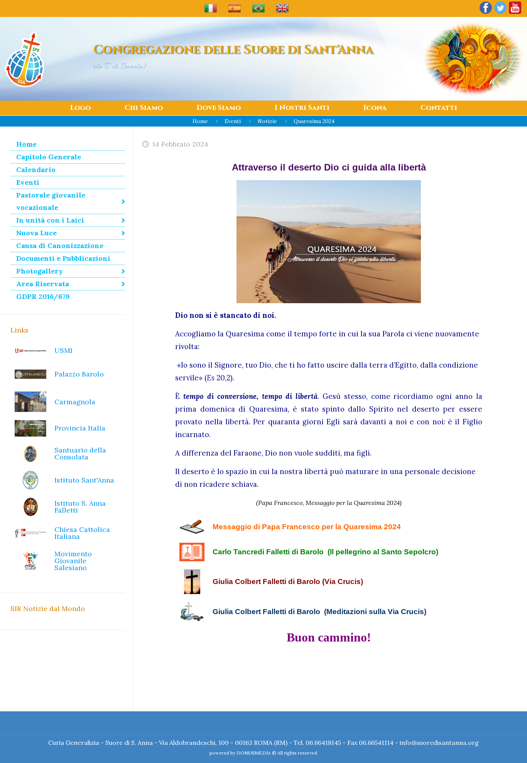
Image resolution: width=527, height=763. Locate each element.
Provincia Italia (79, 428)
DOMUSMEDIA (253, 753)
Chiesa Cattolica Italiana (82, 533)
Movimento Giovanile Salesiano (73, 560)
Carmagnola (74, 401)
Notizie (267, 121)
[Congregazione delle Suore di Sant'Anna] (24, 59)
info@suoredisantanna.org (439, 742)
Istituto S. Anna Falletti (80, 507)
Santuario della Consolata (80, 453)
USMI (63, 350)
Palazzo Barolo (79, 374)
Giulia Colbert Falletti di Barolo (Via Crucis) (288, 581)
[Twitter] (500, 13)
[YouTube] (515, 13)
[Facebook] (486, 13)
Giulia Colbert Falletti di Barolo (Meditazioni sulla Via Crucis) (319, 612)
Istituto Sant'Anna (84, 480)
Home (200, 121)
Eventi (233, 121)
